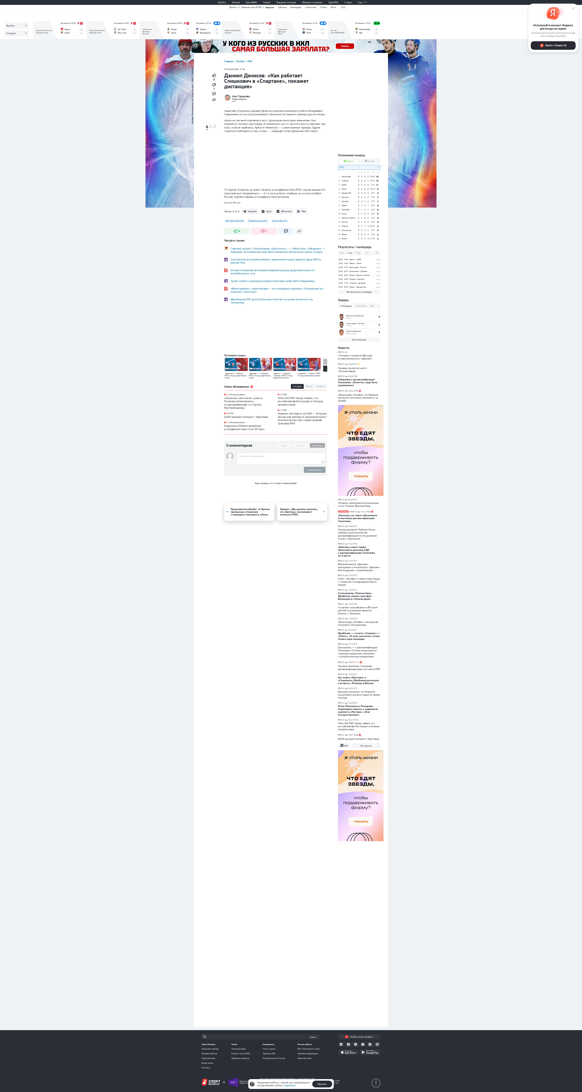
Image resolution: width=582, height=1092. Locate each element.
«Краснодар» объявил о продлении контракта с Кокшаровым (358, 623)
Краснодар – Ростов (357, 267)
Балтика (345, 197)
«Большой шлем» (237, 394)
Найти (313, 1037)
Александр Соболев (355, 323)
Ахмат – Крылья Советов (359, 275)
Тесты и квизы (269, 1049)
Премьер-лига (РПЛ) (251, 7)
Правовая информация (308, 1053)
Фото (333, 7)
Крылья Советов (348, 218)
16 (281, 395)
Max (304, 211)
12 (281, 410)
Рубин (344, 205)
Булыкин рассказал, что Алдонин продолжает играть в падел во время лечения (359, 694)
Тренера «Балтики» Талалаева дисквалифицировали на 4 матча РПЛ (359, 668)
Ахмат (344, 214)
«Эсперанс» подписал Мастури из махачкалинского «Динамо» (355, 357)
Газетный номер (238, 1049)
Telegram (252, 211)
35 (357, 391)
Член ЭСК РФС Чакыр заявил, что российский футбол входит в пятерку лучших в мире (300, 401)
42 (227, 395)
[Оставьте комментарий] (281, 456)
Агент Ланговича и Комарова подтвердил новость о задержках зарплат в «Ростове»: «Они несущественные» (358, 710)
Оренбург (346, 210)
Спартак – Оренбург (357, 283)
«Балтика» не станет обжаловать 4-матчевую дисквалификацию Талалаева (357, 518)
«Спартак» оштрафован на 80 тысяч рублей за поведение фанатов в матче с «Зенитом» (358, 610)
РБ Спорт (237, 203)
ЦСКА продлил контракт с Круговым (246, 416)
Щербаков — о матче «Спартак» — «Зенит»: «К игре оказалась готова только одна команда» (359, 636)
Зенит (344, 189)
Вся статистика (359, 339)
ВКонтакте (286, 211)
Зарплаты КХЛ (269, 1053)
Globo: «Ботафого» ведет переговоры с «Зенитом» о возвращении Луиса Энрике (359, 581)
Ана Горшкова (241, 96)
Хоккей (236, 2)
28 (227, 413)
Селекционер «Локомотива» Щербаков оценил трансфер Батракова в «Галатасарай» (355, 596)
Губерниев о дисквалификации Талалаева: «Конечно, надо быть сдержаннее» (357, 382)
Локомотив (346, 230)
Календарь (295, 7)
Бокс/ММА (251, 2)
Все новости (366, 746)
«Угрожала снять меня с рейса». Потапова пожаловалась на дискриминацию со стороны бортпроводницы (243, 402)
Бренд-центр (207, 1063)
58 (369, 512)
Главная (229, 61)
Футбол (222, 2)
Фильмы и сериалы (312, 2)
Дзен (268, 211)
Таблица (282, 7)
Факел (344, 234)
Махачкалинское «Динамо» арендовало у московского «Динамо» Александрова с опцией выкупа (359, 567)
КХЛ (285, 410)
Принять (322, 1083)
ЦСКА (344, 185)
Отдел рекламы (208, 1058)
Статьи (323, 7)
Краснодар (346, 176)
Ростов (345, 222)
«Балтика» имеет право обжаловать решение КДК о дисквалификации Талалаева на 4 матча (356, 551)
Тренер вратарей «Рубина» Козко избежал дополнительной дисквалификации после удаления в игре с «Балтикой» (357, 534)
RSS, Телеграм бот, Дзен (309, 1049)
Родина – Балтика (356, 279)
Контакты (206, 1067)
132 (357, 662)
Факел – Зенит (355, 263)
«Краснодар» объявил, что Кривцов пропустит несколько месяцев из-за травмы (358, 397)
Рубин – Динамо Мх (357, 287)
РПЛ (250, 61)
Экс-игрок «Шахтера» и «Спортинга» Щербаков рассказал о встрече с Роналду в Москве (358, 680)
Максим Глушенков (354, 316)
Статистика (310, 7)
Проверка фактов (209, 1053)
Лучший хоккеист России (274, 1058)
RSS (346, 746)
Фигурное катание (286, 2)
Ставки (348, 2)
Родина (345, 226)
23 (227, 422)
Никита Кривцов (353, 331)
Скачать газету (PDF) (240, 1053)
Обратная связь (304, 1058)
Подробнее (290, 1085)
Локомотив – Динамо (358, 271)
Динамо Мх (346, 193)
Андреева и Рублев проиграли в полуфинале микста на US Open (244, 427)
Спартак (345, 181)
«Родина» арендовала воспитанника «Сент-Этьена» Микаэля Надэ (358, 504)
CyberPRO (333, 2)
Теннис (266, 2)
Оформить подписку (240, 1058)
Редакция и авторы (210, 1049)
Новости (269, 7)
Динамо (345, 201)
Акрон (344, 238)
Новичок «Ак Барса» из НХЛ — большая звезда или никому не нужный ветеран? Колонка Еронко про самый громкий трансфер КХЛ (302, 418)
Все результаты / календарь (359, 292)
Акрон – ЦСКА (355, 259)
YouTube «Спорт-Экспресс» (361, 1037)
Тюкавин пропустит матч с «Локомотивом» (352, 370)
